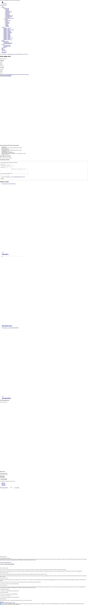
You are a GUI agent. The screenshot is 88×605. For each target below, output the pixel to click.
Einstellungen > (9, 562)
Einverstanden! (5, 562)
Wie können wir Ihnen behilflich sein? (6, 173)
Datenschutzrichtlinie (17, 176)
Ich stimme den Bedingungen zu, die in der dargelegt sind (13, 176)
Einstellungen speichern (3, 602)
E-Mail (2, 167)
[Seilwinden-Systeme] (3, 5)
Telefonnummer (3, 165)
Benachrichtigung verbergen (11, 602)
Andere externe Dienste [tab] (3, 585)
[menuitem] (45, 6)
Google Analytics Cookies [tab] (4, 578)
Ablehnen (1, 562)
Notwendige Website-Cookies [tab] (4, 572)
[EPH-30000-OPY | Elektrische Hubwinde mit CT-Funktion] (44, 109)
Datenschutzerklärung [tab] (3, 598)
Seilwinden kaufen (6, 8)
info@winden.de (2, 477)
